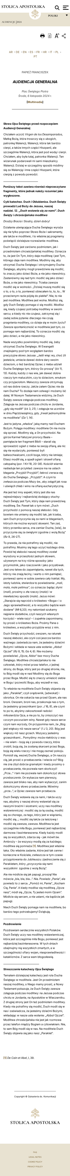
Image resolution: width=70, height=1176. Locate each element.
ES (31, 52)
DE (18, 52)
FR (38, 52)
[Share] (64, 37)
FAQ (35, 1152)
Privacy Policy (35, 1166)
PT (35, 56)
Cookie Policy (35, 1162)
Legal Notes (35, 1157)
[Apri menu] (65, 8)
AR (11, 52)
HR (45, 52)
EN (25, 52)
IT (51, 52)
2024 (19, 21)
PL (57, 52)
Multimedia (35, 102)
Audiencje (9, 21)
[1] (34, 846)
